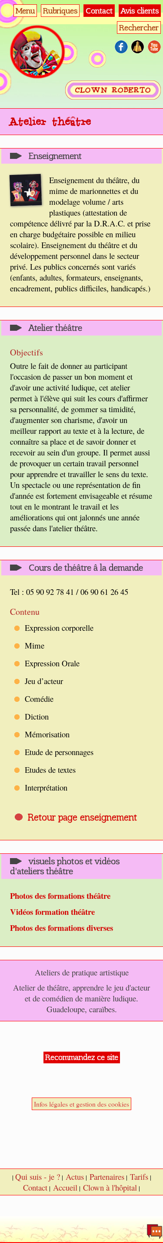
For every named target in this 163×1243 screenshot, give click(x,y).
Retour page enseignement (82, 817)
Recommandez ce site (81, 1057)
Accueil (65, 1187)
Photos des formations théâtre (60, 895)
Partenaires (107, 1176)
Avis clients (140, 10)
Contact (99, 10)
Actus (75, 1176)
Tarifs (139, 1176)
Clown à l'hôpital (110, 1187)
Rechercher (139, 27)
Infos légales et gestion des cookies (81, 1103)
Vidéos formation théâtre (52, 911)
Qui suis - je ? (37, 1176)
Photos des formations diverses (61, 927)
